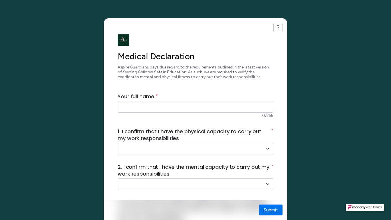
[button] (364, 209)
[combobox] (189, 148)
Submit (271, 210)
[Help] (278, 27)
